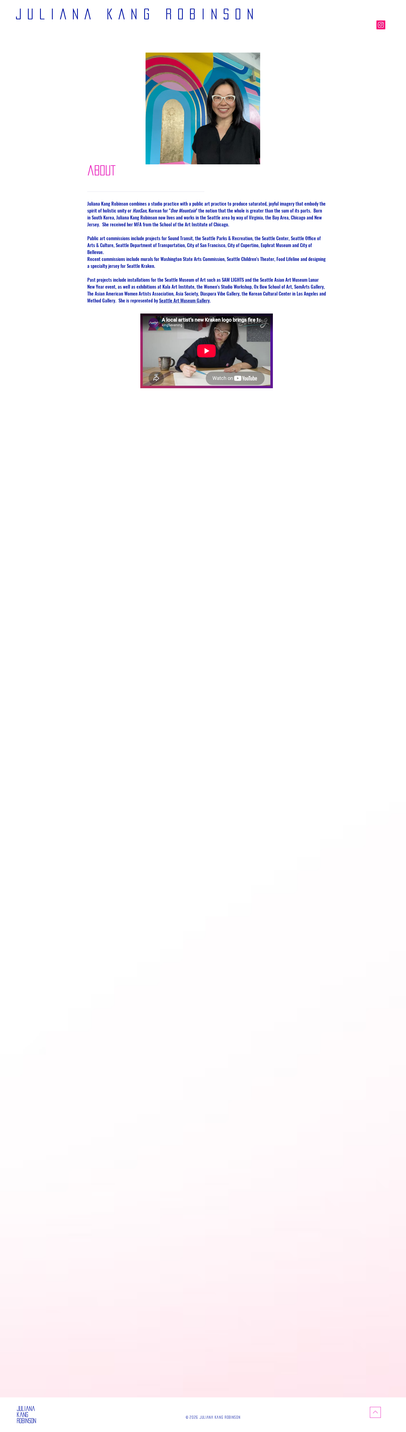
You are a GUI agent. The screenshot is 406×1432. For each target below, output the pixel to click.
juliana (26, 1408)
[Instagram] (380, 24)
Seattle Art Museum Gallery (184, 300)
